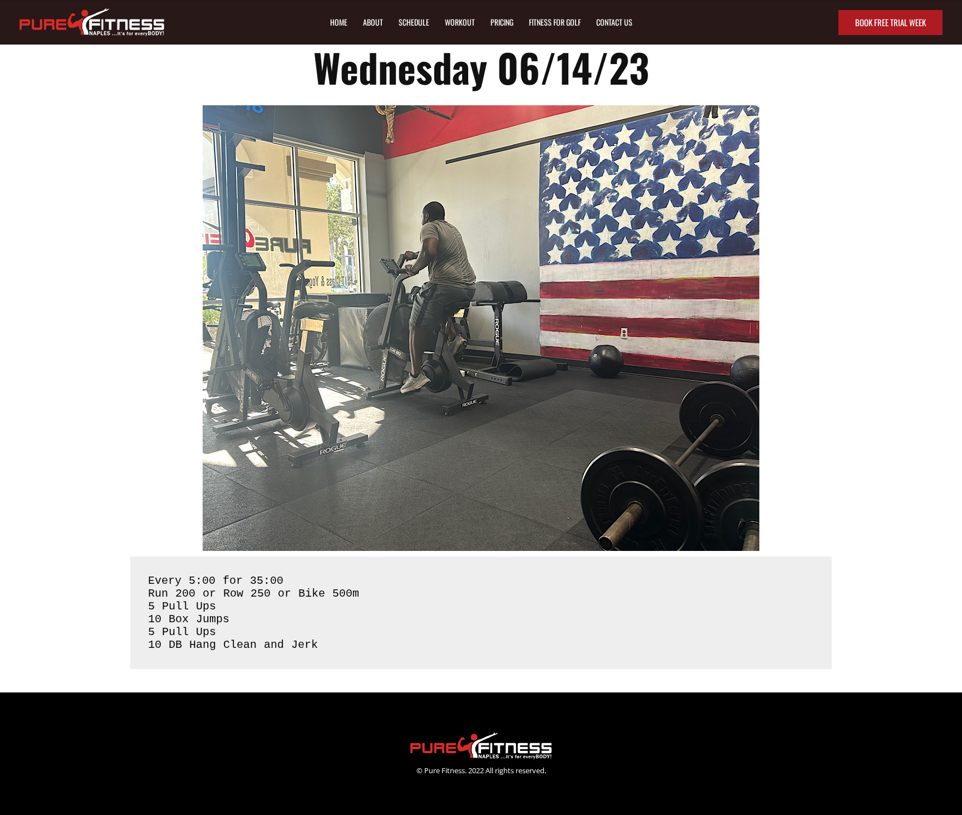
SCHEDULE (414, 22)
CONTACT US (614, 22)
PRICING (501, 22)
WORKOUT (460, 22)
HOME (338, 22)
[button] (890, 22)
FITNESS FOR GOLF (555, 22)
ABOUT (373, 22)
